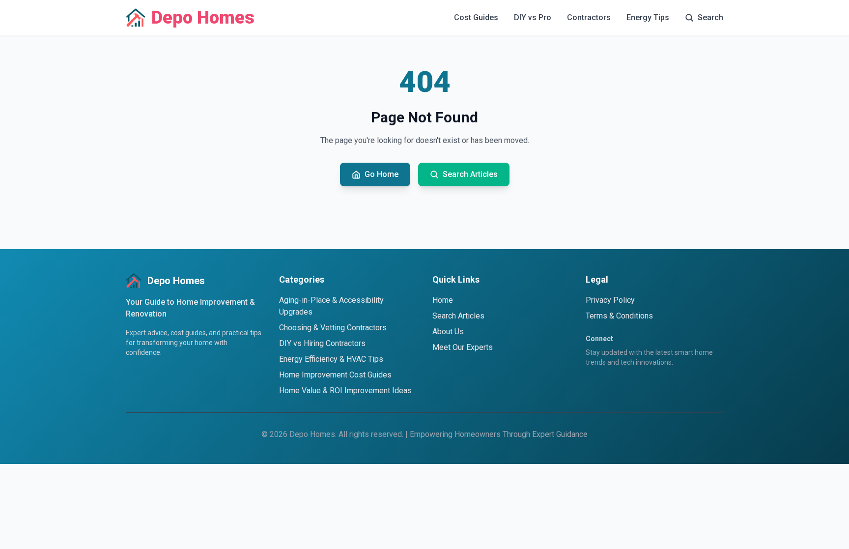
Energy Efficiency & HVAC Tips (331, 359)
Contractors (589, 17)
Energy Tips (647, 17)
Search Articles (458, 315)
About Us (448, 331)
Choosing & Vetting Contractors (333, 327)
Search (710, 17)
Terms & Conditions (619, 315)
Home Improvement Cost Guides (335, 374)
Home (442, 300)
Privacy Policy (610, 300)
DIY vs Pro (532, 17)
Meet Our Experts (462, 347)
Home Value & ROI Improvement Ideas (345, 390)
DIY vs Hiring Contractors (322, 343)
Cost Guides (476, 17)
